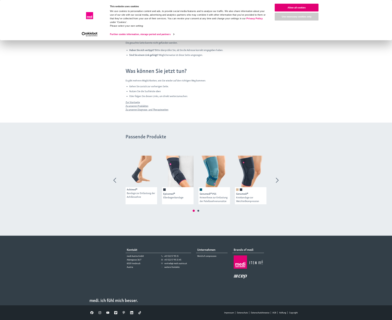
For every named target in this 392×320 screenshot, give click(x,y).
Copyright (293, 312)
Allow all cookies (297, 7)
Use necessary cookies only (296, 16)
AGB (274, 312)
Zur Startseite (133, 102)
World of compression (206, 256)
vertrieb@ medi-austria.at (175, 263)
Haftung (282, 312)
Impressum (229, 312)
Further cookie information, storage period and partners (140, 34)
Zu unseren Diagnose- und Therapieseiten (147, 109)
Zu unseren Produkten (137, 106)
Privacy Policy (254, 18)
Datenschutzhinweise (260, 312)
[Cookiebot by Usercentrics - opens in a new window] (89, 34)
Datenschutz (242, 312)
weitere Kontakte (172, 267)
